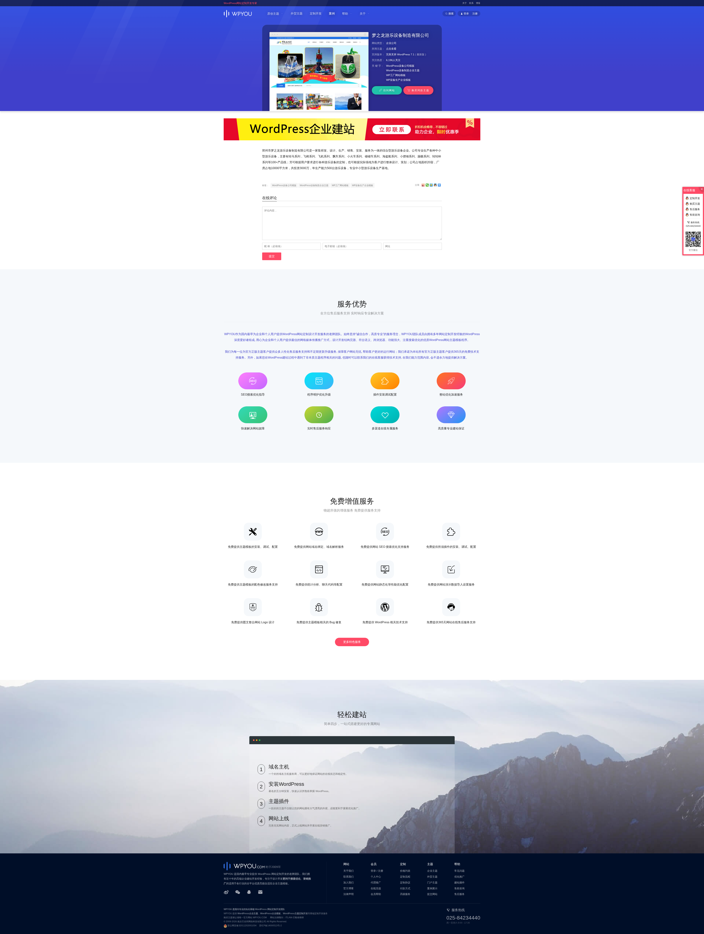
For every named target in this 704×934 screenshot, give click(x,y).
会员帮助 (376, 894)
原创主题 (273, 13)
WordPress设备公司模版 (400, 65)
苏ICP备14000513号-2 (270, 925)
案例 (332, 13)
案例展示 (432, 888)
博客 (478, 3)
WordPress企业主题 (247, 913)
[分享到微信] (427, 185)
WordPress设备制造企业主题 (402, 70)
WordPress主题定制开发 (295, 913)
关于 (464, 3)
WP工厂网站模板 (396, 75)
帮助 (345, 13)
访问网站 (389, 90)
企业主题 (432, 870)
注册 (475, 13)
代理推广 (376, 882)
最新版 (420, 54)
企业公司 (391, 43)
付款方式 (405, 888)
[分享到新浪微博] (423, 185)
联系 (471, 3)
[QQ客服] (249, 892)
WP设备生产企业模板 (398, 79)
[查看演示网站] (319, 74)
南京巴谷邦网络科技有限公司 (251, 921)
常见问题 (459, 870)
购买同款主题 (420, 90)
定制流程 (405, 876)
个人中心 (376, 876)
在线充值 (376, 888)
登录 (373, 870)
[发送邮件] (260, 892)
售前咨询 (459, 888)
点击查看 (391, 48)
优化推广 (459, 876)
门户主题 (432, 882)
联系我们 (348, 876)
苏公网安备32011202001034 (242, 925)
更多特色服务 (352, 641)
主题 (430, 864)
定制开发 (316, 13)
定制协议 (405, 882)
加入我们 (348, 882)
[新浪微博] (226, 892)
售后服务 (459, 894)
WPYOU (228, 909)
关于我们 (348, 870)
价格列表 (405, 870)
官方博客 (348, 888)
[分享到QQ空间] (431, 185)
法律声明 (348, 894)
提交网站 (432, 894)
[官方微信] (237, 892)
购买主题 (695, 203)
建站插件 (459, 882)
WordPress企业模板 (270, 913)
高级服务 (405, 894)
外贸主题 (296, 13)
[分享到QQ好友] (435, 185)
